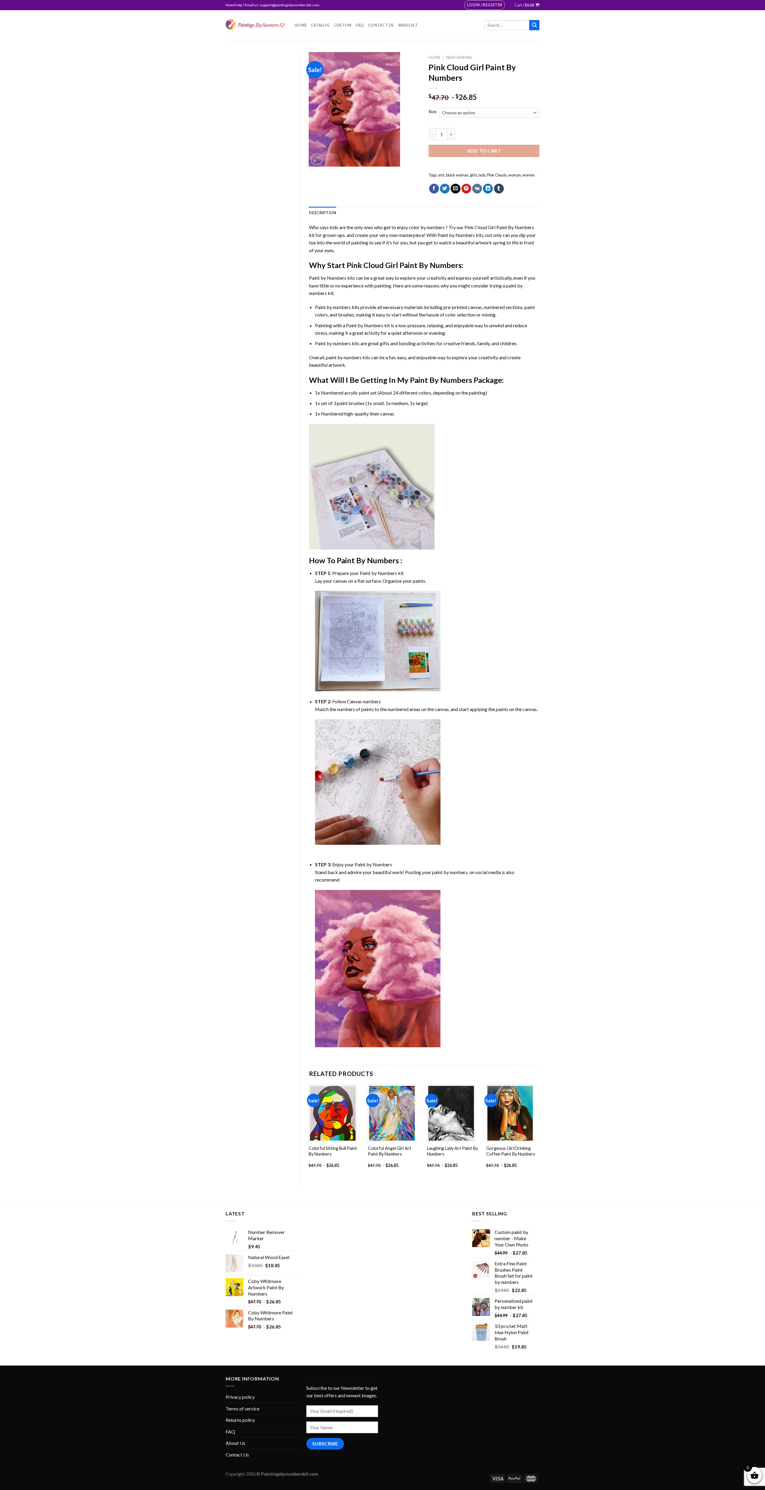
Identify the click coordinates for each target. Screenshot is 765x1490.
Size (433, 112)
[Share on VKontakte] (477, 189)
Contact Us (381, 25)
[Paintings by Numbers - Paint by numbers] (255, 25)
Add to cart (484, 150)
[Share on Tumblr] (499, 189)
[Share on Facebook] (434, 189)
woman (514, 175)
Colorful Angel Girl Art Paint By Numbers (389, 1151)
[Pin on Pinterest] (466, 189)
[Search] (534, 25)
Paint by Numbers (456, 235)
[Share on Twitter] (445, 189)
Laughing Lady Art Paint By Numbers (452, 1151)
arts (441, 175)
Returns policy (240, 1420)
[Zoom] (316, 159)
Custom (343, 25)
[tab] (322, 213)
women (528, 175)
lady (482, 175)
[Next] (539, 1131)
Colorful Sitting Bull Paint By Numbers (333, 1151)
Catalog (320, 25)
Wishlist (407, 25)
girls (473, 175)
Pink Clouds (497, 175)
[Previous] (309, 1131)
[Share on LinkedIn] (488, 189)
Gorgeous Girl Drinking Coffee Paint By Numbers (510, 1151)
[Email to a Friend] (455, 189)
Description (322, 212)
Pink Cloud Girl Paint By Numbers (499, 227)
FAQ (360, 25)
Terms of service (242, 1408)
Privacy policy (240, 1397)
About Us (235, 1443)
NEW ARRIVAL (459, 57)
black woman (457, 175)
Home (300, 25)
